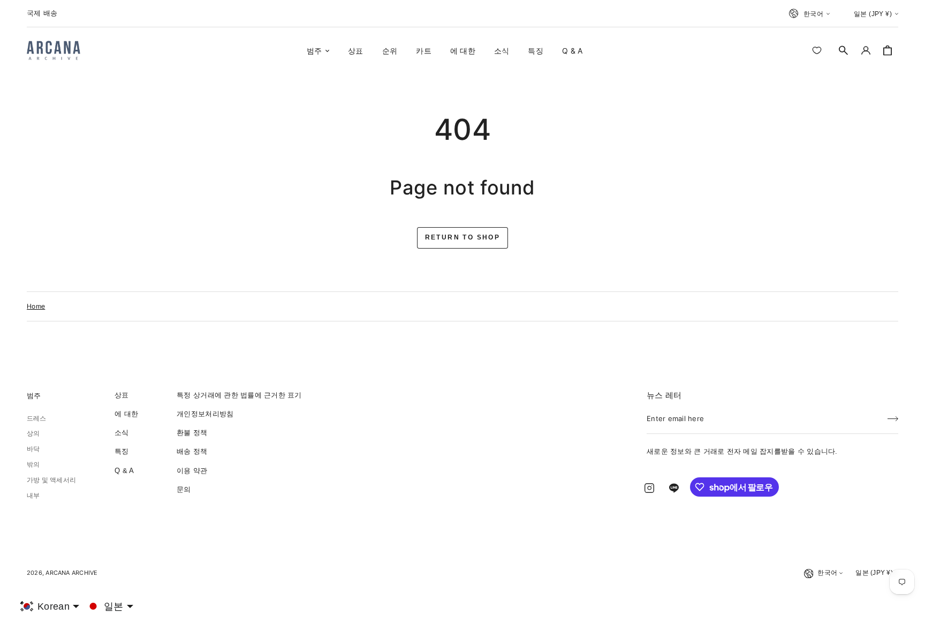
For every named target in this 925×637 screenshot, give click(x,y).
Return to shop (463, 237)
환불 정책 (192, 433)
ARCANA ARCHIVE (71, 572)
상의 (33, 433)
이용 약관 (192, 471)
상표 (122, 395)
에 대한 (126, 414)
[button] (844, 50)
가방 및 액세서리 (51, 480)
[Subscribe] (893, 415)
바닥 (33, 449)
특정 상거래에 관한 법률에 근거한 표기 (239, 395)
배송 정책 (192, 451)
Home (36, 306)
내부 (33, 495)
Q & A (124, 471)
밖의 (33, 464)
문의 (184, 489)
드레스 (37, 418)
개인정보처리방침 (205, 414)
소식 (122, 433)
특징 (122, 451)
